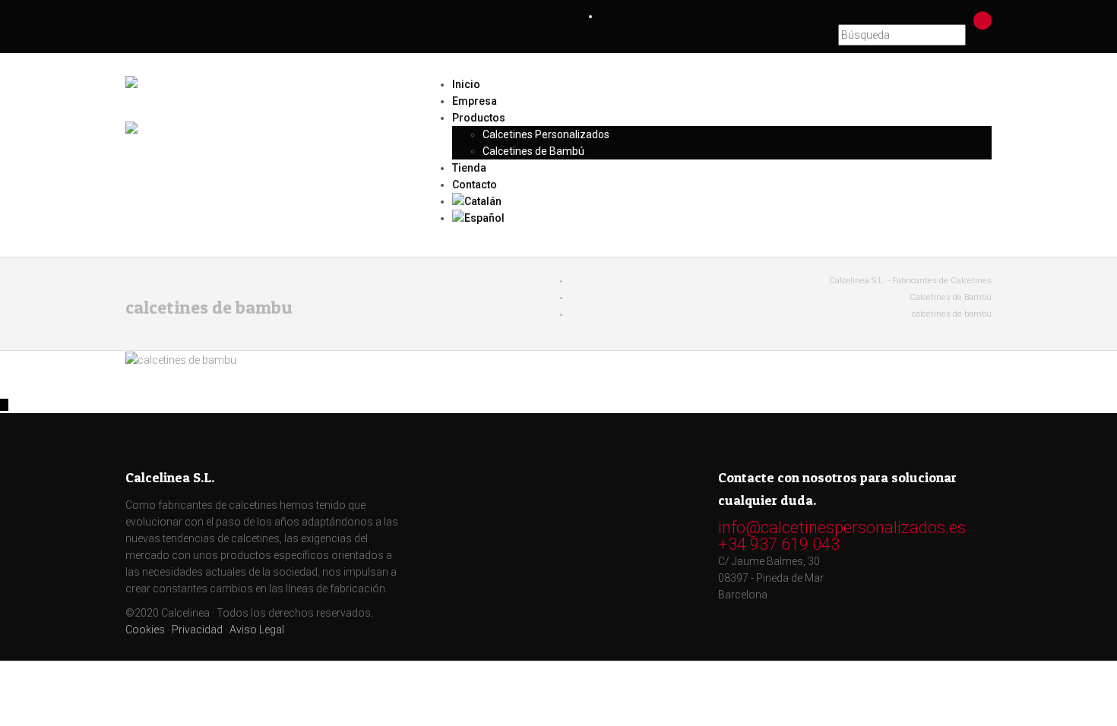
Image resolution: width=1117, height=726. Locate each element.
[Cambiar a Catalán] (722, 201)
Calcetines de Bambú (533, 151)
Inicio (466, 84)
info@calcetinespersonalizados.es (842, 527)
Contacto (474, 184)
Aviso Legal (256, 629)
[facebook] (819, 16)
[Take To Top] (4, 405)
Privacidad (197, 629)
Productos (478, 118)
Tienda (469, 168)
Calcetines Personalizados (546, 134)
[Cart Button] (982, 20)
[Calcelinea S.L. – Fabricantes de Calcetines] (262, 97)
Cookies (145, 629)
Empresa (474, 101)
